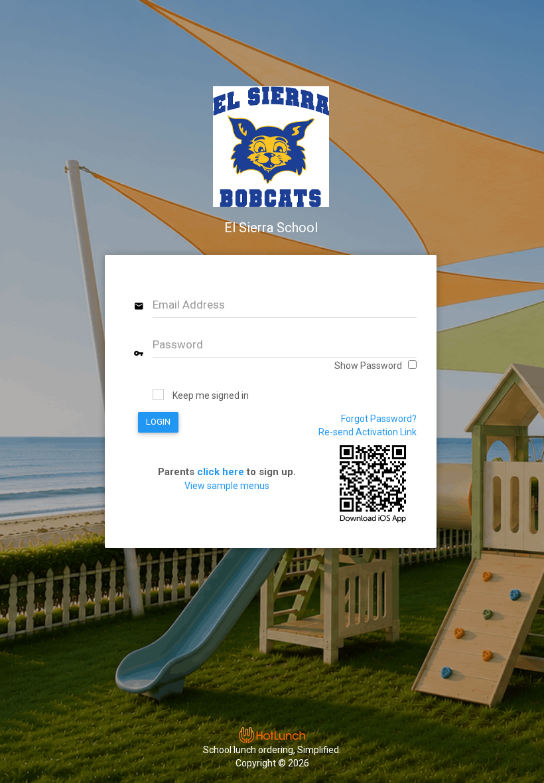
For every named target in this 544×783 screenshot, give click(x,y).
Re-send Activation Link (367, 432)
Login (158, 422)
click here (220, 472)
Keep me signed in (210, 395)
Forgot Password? (379, 418)
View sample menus (226, 485)
